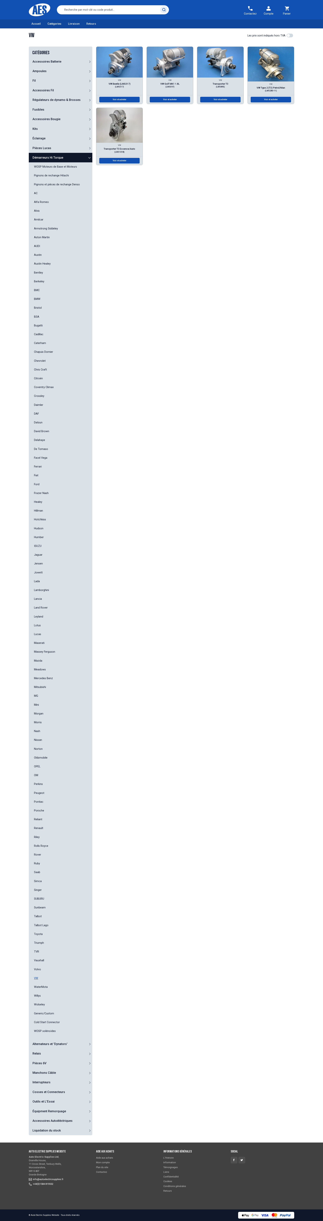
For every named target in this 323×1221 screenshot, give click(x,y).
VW (119, 80)
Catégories (54, 23)
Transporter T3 (220, 85)
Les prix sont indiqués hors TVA (266, 35)
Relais (37, 1053)
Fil (34, 80)
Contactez (101, 1172)
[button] (89, 61)
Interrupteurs (41, 1082)
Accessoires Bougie (46, 119)
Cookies (167, 1181)
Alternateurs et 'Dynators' (50, 1044)
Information (169, 1162)
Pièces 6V (39, 1063)
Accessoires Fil (43, 90)
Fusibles (38, 109)
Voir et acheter (119, 99)
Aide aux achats (104, 1157)
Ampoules (40, 71)
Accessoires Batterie (47, 61)
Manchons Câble (44, 1073)
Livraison (74, 23)
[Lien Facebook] (234, 1160)
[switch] (290, 35)
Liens (166, 1172)
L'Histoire (168, 1157)
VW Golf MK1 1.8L (170, 85)
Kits (35, 129)
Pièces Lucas (42, 148)
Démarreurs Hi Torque (48, 157)
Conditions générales (174, 1186)
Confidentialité (171, 1176)
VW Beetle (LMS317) (119, 85)
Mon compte (103, 1162)
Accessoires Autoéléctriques (53, 1121)
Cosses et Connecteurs (49, 1092)
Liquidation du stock (47, 1130)
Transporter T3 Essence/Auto (119, 150)
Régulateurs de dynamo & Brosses (57, 100)
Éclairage (39, 138)
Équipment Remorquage (49, 1111)
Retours (91, 23)
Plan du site (102, 1167)
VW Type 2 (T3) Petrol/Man (271, 89)
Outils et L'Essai (44, 1101)
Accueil (36, 23)
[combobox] (113, 9)
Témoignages (170, 1167)
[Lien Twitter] (242, 1160)
